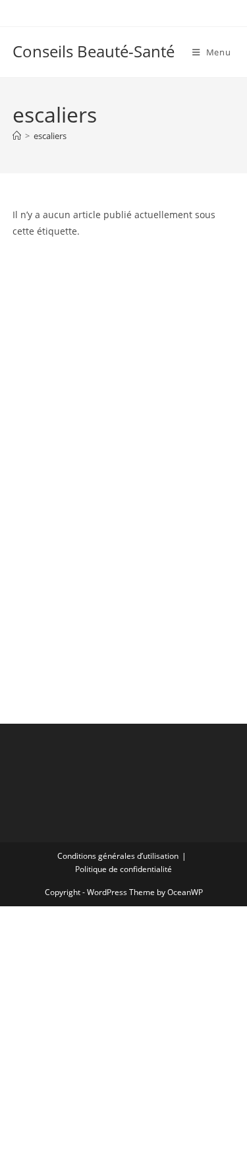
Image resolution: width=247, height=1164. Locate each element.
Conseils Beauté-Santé (94, 51)
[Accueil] (17, 136)
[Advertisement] (123, 328)
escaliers (50, 136)
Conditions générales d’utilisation (117, 855)
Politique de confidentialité (123, 869)
